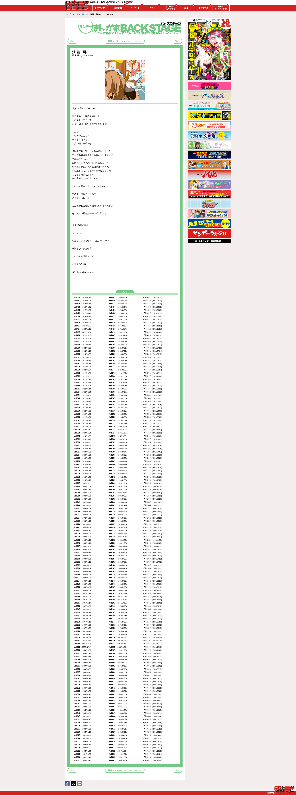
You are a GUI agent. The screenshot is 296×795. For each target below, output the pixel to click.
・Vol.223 (152, 527)
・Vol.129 (82, 628)
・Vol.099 (82, 659)
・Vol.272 (117, 477)
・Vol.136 (152, 619)
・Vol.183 (82, 571)
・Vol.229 (152, 521)
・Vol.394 (152, 348)
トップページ (280, 790)
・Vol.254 (117, 496)
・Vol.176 (117, 578)
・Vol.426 (82, 316)
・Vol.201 (82, 552)
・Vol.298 (152, 449)
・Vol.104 (117, 653)
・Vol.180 (82, 575)
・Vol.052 (152, 707)
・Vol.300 (82, 449)
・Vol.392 (117, 351)
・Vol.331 (152, 414)
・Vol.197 (117, 556)
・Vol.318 (82, 430)
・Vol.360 (82, 386)
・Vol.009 (82, 754)
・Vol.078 (82, 682)
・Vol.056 (117, 704)
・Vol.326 (117, 420)
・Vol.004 (152, 757)
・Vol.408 (82, 335)
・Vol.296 (117, 452)
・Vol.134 (117, 622)
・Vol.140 (117, 615)
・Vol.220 (152, 530)
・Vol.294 (82, 455)
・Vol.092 (117, 666)
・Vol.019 (152, 741)
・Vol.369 (82, 376)
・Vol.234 (82, 518)
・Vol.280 (152, 468)
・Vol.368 (117, 376)
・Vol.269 (117, 480)
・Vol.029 (117, 732)
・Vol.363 (82, 382)
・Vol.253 (152, 496)
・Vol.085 (152, 672)
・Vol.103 (152, 653)
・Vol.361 (152, 382)
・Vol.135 (82, 622)
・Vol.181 (152, 571)
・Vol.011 (117, 751)
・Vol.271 (152, 477)
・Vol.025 (152, 735)
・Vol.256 (152, 493)
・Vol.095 (117, 663)
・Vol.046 (152, 713)
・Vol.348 (82, 398)
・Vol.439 (152, 301)
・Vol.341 (117, 405)
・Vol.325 (152, 420)
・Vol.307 (152, 439)
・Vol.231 (82, 521)
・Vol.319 (152, 426)
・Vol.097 (152, 659)
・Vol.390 (82, 354)
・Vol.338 (117, 408)
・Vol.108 (82, 650)
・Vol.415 (152, 326)
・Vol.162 (82, 593)
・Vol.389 (117, 354)
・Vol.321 (82, 426)
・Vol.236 (117, 515)
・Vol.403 (152, 338)
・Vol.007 (152, 754)
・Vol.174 (82, 581)
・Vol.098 (117, 659)
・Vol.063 (82, 697)
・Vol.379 (152, 364)
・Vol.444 (82, 297)
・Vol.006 (82, 757)
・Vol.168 (82, 587)
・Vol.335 (117, 411)
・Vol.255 (82, 496)
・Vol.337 (152, 408)
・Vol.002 (117, 760)
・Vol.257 (117, 493)
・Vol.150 (82, 606)
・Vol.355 (152, 389)
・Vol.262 (152, 486)
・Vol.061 (152, 697)
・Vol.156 (82, 600)
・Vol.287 (117, 461)
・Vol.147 (82, 609)
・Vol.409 (152, 332)
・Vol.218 (117, 534)
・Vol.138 (82, 619)
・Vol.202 (152, 549)
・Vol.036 (82, 726)
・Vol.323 (117, 423)
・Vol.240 (82, 512)
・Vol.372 (82, 373)
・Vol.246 (82, 505)
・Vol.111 (82, 647)
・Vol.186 (82, 568)
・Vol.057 (82, 704)
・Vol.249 (82, 502)
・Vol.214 (152, 537)
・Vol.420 (82, 323)
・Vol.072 (82, 688)
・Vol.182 (117, 571)
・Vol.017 (117, 745)
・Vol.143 (117, 612)
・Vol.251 (117, 499)
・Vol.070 (152, 688)
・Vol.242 (117, 508)
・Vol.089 (117, 669)
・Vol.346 (152, 398)
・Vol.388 (152, 354)
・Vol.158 (117, 597)
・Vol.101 (117, 656)
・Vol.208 (152, 543)
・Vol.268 (152, 480)
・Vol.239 (117, 512)
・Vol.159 (82, 597)
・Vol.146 (117, 609)
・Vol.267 (82, 483)
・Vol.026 (117, 735)
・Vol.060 (82, 700)
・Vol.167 (117, 587)
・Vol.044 (117, 716)
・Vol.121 (152, 634)
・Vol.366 (82, 379)
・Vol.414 (82, 329)
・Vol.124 (152, 631)
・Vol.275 (117, 474)
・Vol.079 (152, 678)
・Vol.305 (117, 442)
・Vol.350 (117, 395)
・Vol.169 (152, 584)
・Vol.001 (152, 760)
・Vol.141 (82, 615)
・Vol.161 (117, 593)
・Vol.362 (117, 382)
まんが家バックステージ (130, 28)
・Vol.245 (117, 505)
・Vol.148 (152, 606)
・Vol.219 (82, 534)
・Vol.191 (117, 562)
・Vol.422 (117, 319)
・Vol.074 (117, 685)
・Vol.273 (82, 477)
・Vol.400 (152, 342)
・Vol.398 (117, 345)
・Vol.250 (152, 499)
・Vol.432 (82, 310)
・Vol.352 (152, 392)
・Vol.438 (82, 304)
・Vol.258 (82, 493)
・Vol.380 (117, 364)
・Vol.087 (82, 672)
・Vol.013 (152, 748)
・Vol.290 (117, 458)
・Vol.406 (152, 335)
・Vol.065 (117, 694)
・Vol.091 (152, 666)
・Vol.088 (152, 669)
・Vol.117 (82, 641)
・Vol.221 (117, 530)
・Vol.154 (152, 600)
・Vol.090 (82, 669)
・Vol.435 (82, 307)
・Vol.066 (82, 694)
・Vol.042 (82, 719)
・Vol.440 (117, 301)
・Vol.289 (152, 458)
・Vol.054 (82, 707)
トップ (68, 14)
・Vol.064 (152, 694)
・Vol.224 (117, 527)
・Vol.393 (82, 351)
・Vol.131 (117, 625)
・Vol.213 (82, 540)
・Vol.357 (82, 389)
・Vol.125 (117, 631)
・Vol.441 (82, 301)
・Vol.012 (82, 751)
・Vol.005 (117, 757)
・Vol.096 (82, 663)
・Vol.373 (152, 370)
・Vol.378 (82, 367)
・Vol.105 (82, 653)
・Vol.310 (152, 436)
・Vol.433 (152, 307)
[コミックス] (152, 8)
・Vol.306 (82, 442)
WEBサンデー (77, 5)
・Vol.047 (117, 713)
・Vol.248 (117, 502)
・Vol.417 (82, 326)
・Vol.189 (82, 565)
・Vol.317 (117, 430)
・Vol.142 (152, 612)
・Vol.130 (152, 625)
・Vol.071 (117, 688)
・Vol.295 (152, 452)
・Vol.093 (82, 666)
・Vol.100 (152, 656)
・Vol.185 (117, 568)
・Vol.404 (117, 338)
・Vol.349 (152, 395)
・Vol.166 (152, 587)
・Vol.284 (117, 464)
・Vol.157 (152, 597)
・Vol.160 (152, 593)
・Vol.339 (82, 408)
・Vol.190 (152, 562)
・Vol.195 (82, 559)
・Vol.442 (152, 297)
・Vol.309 (82, 439)
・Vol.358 (152, 386)
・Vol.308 (117, 439)
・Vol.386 (117, 357)
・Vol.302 (117, 445)
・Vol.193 (152, 559)
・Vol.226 (152, 524)
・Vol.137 (117, 619)
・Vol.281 (117, 468)
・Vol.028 (152, 732)
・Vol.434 (117, 307)
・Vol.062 (117, 697)
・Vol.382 (152, 360)
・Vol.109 (152, 647)
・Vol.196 (152, 556)
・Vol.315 (82, 433)
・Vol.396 (82, 348)
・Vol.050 (117, 710)
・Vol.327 (82, 420)
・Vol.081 (82, 678)
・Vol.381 (82, 364)
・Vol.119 (117, 638)
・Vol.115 (152, 641)
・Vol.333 (82, 414)
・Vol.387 (82, 357)
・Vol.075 (82, 685)
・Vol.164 (117, 590)
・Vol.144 (82, 612)
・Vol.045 (82, 716)
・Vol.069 (82, 691)
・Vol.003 (82, 760)
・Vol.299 (117, 449)
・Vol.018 (82, 745)
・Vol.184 (152, 568)
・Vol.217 (152, 534)
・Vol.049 (152, 710)
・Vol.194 (117, 559)
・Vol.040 (152, 719)
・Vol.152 (117, 603)
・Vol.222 (82, 530)
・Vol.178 (152, 575)
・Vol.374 (117, 370)
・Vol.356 (117, 389)
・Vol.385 (152, 357)
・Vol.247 (152, 502)
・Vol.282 (82, 468)
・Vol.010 (152, 751)
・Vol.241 (152, 508)
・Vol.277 (152, 471)
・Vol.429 (82, 313)
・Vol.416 (117, 326)
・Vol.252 (82, 499)
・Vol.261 (82, 489)
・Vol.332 (117, 414)
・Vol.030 (82, 732)
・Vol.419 (117, 323)
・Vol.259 (152, 489)
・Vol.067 (152, 691)
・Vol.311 (117, 436)
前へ (72, 41)
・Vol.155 (117, 600)
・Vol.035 (117, 726)
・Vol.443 (117, 297)
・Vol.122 (117, 634)
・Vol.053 (117, 707)
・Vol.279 (82, 471)
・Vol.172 (152, 581)
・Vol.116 (117, 641)
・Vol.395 (117, 348)
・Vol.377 (117, 367)
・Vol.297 (82, 452)
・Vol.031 (152, 729)
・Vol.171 (82, 584)
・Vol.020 (117, 741)
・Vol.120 (82, 638)
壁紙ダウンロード (186, 8)
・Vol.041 (117, 719)
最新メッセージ (125, 41)
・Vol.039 (82, 722)
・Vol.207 (82, 546)
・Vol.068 (117, 691)
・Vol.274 (152, 474)
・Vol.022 (152, 738)
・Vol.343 (152, 401)
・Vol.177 (82, 578)
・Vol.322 (152, 423)
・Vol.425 (117, 316)
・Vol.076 (152, 682)
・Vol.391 (152, 351)
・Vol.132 (82, 625)
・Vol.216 (82, 537)
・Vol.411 (82, 332)
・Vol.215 (117, 537)
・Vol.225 (82, 527)
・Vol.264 (82, 486)
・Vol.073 (152, 685)
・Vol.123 (82, 634)
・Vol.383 (117, 360)
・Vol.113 (117, 644)
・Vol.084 (82, 675)
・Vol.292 (152, 455)
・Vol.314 (117, 433)
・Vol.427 (152, 313)
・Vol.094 (152, 663)
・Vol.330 (82, 417)
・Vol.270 (82, 480)
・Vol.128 (117, 628)
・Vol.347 (117, 398)
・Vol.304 (152, 442)
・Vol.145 (152, 609)
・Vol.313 (152, 433)
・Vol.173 (117, 581)
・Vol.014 (117, 748)
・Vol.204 (82, 549)
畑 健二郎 (80, 14)
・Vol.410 (117, 332)
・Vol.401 (117, 342)
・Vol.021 (82, 741)
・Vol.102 (82, 656)
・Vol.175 (152, 578)
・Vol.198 (82, 556)
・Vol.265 (152, 483)
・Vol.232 (152, 518)
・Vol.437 (117, 304)
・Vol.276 (82, 474)
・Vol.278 (117, 471)
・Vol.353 (117, 392)
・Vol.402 (82, 342)
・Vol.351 (82, 395)
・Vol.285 (82, 464)
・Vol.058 (152, 700)
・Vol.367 (152, 376)
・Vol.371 (117, 373)
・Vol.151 (152, 603)
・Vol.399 (82, 345)
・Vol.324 (82, 423)
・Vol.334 (152, 411)
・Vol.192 (82, 562)
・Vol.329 (117, 417)
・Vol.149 (117, 606)
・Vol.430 (152, 310)
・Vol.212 (117, 540)
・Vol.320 (117, 426)
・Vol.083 (117, 675)
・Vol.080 (117, 678)
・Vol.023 (117, 738)
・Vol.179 (117, 575)
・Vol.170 (117, 584)
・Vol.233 (117, 518)
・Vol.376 (152, 367)
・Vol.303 (82, 445)
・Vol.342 (82, 405)
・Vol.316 (152, 430)
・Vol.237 (82, 515)
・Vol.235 (152, 515)
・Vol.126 (82, 631)
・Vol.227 (117, 524)
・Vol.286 (152, 461)
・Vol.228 (82, 524)
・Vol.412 (152, 329)
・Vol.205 (152, 546)
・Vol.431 (117, 310)
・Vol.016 (152, 745)
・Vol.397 (152, 345)
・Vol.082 (152, 675)
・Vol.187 (152, 565)
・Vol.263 (117, 486)
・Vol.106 (152, 650)
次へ (177, 41)
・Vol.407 (117, 335)
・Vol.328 (152, 417)
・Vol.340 (152, 405)
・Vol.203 (117, 549)
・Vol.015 (82, 748)
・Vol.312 (82, 436)
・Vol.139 (152, 615)
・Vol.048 (82, 713)
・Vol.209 (117, 543)
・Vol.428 (117, 313)
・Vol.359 (117, 386)
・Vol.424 (152, 316)
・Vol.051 (82, 710)
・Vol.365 (117, 379)
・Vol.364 (152, 379)
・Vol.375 (82, 370)
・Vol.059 (117, 700)
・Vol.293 (117, 455)
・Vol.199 (152, 552)
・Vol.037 (152, 722)
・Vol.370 (152, 373)
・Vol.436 (152, 304)
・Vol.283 (152, 464)
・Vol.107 (117, 650)
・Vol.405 (82, 338)
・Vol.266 (117, 483)
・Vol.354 (82, 392)
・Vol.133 (152, 622)
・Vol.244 (152, 505)
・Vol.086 (117, 672)
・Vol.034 (152, 726)
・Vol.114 (82, 644)
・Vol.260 (117, 489)
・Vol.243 (82, 508)
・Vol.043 (152, 716)
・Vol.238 (152, 512)
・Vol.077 (117, 682)
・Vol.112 (152, 644)
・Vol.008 (117, 754)
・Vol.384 (82, 360)
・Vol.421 (152, 319)
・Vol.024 (82, 738)
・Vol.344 (117, 401)
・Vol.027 (82, 735)
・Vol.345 (82, 401)
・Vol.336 (82, 411)
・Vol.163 (152, 590)
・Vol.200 (117, 552)
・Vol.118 (152, 638)
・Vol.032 (117, 729)
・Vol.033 (82, 729)
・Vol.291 (82, 458)
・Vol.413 (117, 329)
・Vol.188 (117, 565)
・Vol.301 (152, 445)
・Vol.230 (117, 521)
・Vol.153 (82, 603)
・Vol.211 (152, 540)
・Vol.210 (82, 543)
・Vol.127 (152, 628)
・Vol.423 (82, 319)
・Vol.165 (82, 590)
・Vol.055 (152, 704)
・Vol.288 (82, 461)
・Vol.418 (152, 323)
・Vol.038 (117, 722)
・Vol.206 (117, 546)
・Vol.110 (117, 647)
